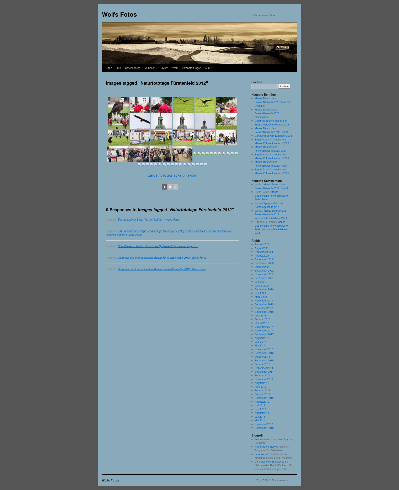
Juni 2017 (260, 341)
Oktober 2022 (262, 266)
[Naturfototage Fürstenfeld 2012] (118, 105)
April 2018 (260, 315)
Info (118, 68)
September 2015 (264, 360)
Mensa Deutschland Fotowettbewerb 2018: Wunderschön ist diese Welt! (271, 214)
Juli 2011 (260, 416)
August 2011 (262, 412)
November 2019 (264, 300)
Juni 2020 (260, 293)
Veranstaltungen (191, 68)
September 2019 (264, 304)
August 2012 (262, 401)
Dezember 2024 (264, 251)
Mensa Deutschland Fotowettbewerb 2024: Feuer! (271, 130)
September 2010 (264, 427)
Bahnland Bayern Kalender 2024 (273, 135)
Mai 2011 (260, 420)
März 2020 (261, 296)
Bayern (164, 68)
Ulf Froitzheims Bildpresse (269, 461)
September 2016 (264, 353)
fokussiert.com (263, 439)
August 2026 (262, 244)
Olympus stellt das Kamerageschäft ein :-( (269, 204)
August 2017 (262, 338)
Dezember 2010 (264, 424)
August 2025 (262, 248)
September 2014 (264, 371)
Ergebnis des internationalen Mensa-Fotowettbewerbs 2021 (272, 171)
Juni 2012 (260, 409)
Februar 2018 (262, 319)
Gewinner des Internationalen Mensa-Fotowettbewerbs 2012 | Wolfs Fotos (162, 257)
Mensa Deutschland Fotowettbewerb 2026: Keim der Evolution (273, 101)
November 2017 (264, 330)
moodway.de (262, 454)
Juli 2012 (260, 405)
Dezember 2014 (264, 368)
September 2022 (264, 270)
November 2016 (264, 349)
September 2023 (264, 263)
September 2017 (264, 334)
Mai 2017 (260, 345)
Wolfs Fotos (119, 14)
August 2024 (262, 255)
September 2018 (264, 311)
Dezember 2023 (264, 259)
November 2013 (264, 379)
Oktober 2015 (262, 356)
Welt (175, 68)
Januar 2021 (262, 285)
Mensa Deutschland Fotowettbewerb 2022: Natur (271, 163)
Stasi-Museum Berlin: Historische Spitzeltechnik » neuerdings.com (158, 246)
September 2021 (264, 278)
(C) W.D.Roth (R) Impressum (272, 480)
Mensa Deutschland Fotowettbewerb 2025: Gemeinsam (267, 113)
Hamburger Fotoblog (266, 446)
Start (109, 68)
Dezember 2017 (264, 326)
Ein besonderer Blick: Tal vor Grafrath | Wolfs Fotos (149, 219)
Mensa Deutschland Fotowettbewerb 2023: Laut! (270, 148)
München (149, 68)
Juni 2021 (260, 281)
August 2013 (262, 383)
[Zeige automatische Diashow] (173, 175)
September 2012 (264, 397)
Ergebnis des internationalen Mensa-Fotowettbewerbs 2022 (272, 156)
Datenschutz (132, 68)
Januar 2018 (262, 323)
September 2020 (264, 289)
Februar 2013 (262, 390)
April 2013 (260, 386)
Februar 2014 (262, 375)
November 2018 (264, 308)
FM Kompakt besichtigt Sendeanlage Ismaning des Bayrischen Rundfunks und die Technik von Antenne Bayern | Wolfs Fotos (169, 233)
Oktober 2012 (262, 394)
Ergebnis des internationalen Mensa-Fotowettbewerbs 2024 (272, 122)
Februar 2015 (262, 364)
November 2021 (264, 274)
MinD (208, 68)
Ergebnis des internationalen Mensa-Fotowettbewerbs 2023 (272, 141)
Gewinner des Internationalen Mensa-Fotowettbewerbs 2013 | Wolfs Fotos (162, 269)
